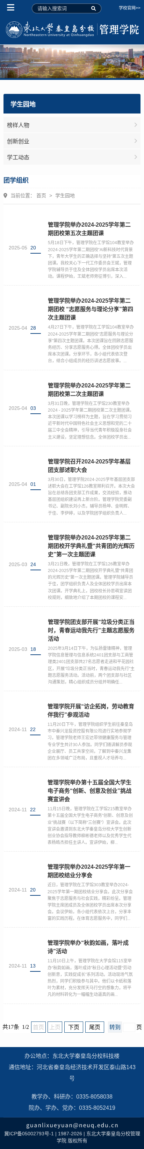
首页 (41, 195)
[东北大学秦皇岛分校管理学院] (72, 30)
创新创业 (18, 141)
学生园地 (65, 195)
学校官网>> (130, 8)
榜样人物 (18, 125)
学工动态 (18, 157)
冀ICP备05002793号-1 (29, 1133)
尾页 (94, 1027)
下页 (73, 1027)
